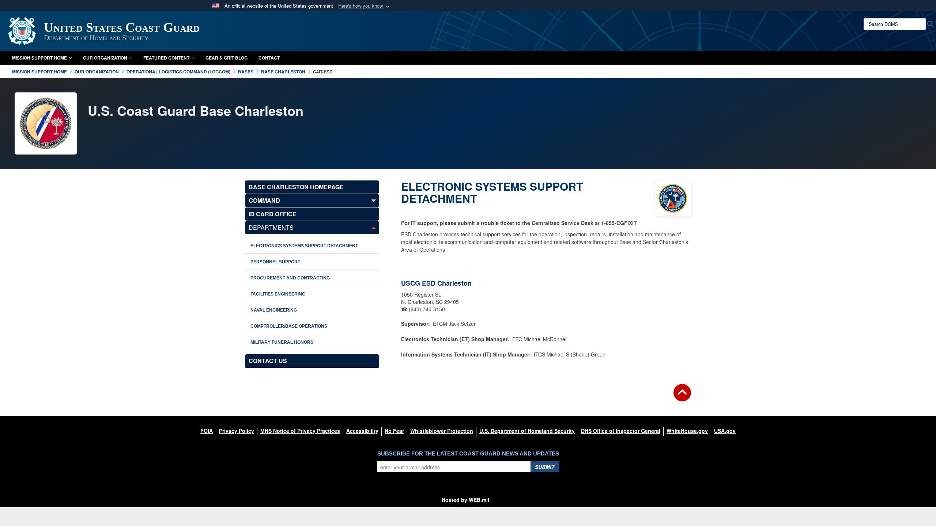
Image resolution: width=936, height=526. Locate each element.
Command (264, 200)
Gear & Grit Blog (226, 57)
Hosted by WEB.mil (465, 499)
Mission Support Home (39, 57)
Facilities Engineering (277, 294)
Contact (269, 57)
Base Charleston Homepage (296, 187)
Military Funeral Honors (281, 342)
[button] (364, 6)
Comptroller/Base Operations (288, 326)
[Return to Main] (682, 397)
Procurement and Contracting (290, 278)
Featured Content (166, 57)
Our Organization (105, 57)
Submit (545, 466)
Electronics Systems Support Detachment (304, 245)
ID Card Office (273, 214)
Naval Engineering (273, 310)
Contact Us (268, 361)
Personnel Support (275, 261)
